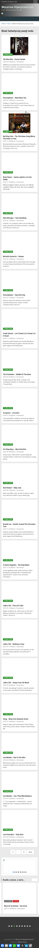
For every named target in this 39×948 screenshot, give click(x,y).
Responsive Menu (35, 1)
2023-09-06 (6, 685)
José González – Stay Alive (13, 834)
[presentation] (33, 879)
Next (30, 852)
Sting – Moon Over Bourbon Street (15, 719)
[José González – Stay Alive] (19, 821)
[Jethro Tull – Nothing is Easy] (19, 630)
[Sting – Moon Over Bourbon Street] (19, 705)
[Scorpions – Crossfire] (19, 399)
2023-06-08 (6, 760)
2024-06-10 (6, 490)
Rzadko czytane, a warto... (14, 880)
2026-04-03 (6, 62)
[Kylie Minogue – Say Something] (19, 204)
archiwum (8, 901)
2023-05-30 (6, 798)
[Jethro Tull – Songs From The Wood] (19, 669)
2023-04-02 (6, 837)
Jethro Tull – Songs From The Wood (16, 683)
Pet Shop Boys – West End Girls (14, 449)
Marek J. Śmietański (17, 62)
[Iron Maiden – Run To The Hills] (19, 744)
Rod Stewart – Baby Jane (12, 488)
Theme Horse (22, 942)
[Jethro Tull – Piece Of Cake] (19, 592)
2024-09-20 (6, 377)
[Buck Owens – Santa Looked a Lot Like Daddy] (19, 163)
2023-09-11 (6, 646)
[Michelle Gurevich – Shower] (19, 243)
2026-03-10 (6, 100)
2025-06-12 (6, 220)
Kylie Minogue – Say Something (14, 218)
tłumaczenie (8, 54)
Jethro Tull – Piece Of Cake (13, 606)
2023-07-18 (6, 721)
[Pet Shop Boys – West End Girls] (19, 436)
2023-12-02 (6, 567)
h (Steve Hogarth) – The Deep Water (16, 565)
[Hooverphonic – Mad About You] (19, 84)
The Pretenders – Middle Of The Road (17, 374)
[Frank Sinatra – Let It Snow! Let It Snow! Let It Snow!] (19, 320)
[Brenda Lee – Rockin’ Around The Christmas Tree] (19, 510)
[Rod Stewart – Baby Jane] (19, 474)
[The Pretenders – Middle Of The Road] (19, 361)
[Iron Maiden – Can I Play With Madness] (19, 782)
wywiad (15, 901)
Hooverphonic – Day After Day (14, 295)
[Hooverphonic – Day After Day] (19, 281)
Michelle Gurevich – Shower (13, 256)
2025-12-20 (6, 141)
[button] (13, 872)
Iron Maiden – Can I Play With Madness (17, 796)
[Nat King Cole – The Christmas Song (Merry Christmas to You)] (19, 123)
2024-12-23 (6, 338)
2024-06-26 (6, 452)
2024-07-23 (6, 415)
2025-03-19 (6, 259)
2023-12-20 (6, 529)
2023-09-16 (6, 608)
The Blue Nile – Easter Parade (14, 59)
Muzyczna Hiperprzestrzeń (18, 7)
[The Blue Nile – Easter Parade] (19, 46)
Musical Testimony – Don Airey (15, 906)
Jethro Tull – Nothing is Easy (13, 644)
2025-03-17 (6, 297)
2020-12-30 (8, 908)
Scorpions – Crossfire (11, 413)
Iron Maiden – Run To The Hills (14, 757)
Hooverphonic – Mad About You (14, 98)
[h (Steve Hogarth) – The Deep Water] (19, 551)
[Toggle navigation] (4, 18)
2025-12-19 (6, 182)
